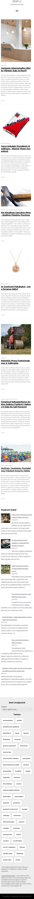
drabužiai (6, 739)
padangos (7, 796)
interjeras (24, 746)
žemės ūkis (7, 860)
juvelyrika (26, 758)
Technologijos (12, 210)
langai (28, 771)
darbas (26, 733)
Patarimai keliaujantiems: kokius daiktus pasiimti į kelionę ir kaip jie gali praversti (16, 404)
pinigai (24, 809)
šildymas (20, 853)
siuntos (21, 822)
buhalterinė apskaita (11, 727)
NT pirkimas (7, 784)
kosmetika (7, 771)
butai (17, 733)
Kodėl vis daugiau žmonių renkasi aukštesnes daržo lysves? (20, 568)
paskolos (16, 803)
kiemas (26, 765)
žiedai (18, 860)
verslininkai (17, 841)
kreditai (18, 771)
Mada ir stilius (5, 284)
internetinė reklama (10, 758)
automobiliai (8, 720)
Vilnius (22, 847)
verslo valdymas (9, 847)
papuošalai (19, 796)
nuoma (19, 784)
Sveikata (3, 65)
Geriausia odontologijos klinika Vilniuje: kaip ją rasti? (16, 69)
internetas (7, 752)
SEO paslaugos (8, 822)
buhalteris (7, 733)
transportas (7, 834)
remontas (17, 815)
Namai (2, 143)
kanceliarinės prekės (11, 765)
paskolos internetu (10, 809)
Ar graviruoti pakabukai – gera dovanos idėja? (16, 287)
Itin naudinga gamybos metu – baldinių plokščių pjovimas (16, 213)
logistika (6, 777)
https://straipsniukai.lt (8, 876)
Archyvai (3, 706)
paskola (6, 803)
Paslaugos (4, 210)
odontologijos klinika (11, 790)
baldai (19, 720)
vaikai (18, 834)
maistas (17, 777)
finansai (17, 739)
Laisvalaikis (4, 399)
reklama (6, 815)
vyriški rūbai (7, 853)
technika (16, 828)
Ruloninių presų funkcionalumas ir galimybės (15, 361)
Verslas (7, 143)
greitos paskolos (9, 746)
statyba (6, 828)
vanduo (6, 841)
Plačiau (3, 100)
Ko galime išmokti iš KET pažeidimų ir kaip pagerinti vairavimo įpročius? (20, 543)
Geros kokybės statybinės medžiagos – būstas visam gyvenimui (16, 148)
